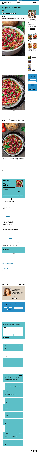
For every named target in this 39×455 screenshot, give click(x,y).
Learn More (14, 298)
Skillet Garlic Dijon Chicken (5, 268)
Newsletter (35, 2)
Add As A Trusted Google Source (11, 13)
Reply (5, 349)
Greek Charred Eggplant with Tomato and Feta (30, 50)
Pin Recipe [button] (5, 185)
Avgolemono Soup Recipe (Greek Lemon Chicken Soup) (34, 70)
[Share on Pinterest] (22, 284)
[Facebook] (33, 89)
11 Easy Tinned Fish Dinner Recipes (30, 41)
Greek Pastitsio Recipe (4, 270)
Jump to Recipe (4, 13)
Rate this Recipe (7, 185)
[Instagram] (30, 89)
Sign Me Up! (8, 309)
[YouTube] (31, 89)
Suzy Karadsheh (6, 189)
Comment (5, 327)
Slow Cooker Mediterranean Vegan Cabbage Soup (8, 266)
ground (7, 216)
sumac (9, 216)
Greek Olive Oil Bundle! (8, 234)
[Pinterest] (34, 89)
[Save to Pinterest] (4, 16)
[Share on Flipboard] (24, 284)
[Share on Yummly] (20, 284)
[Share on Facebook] (2, 16)
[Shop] (32, 2)
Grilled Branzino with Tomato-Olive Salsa (35, 50)
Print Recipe (4, 185)
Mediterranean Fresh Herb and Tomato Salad (7, 263)
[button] (2, 10)
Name (29, 79)
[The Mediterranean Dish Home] (6, 3)
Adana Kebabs (35, 40)
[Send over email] (5, 16)
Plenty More (10, 238)
